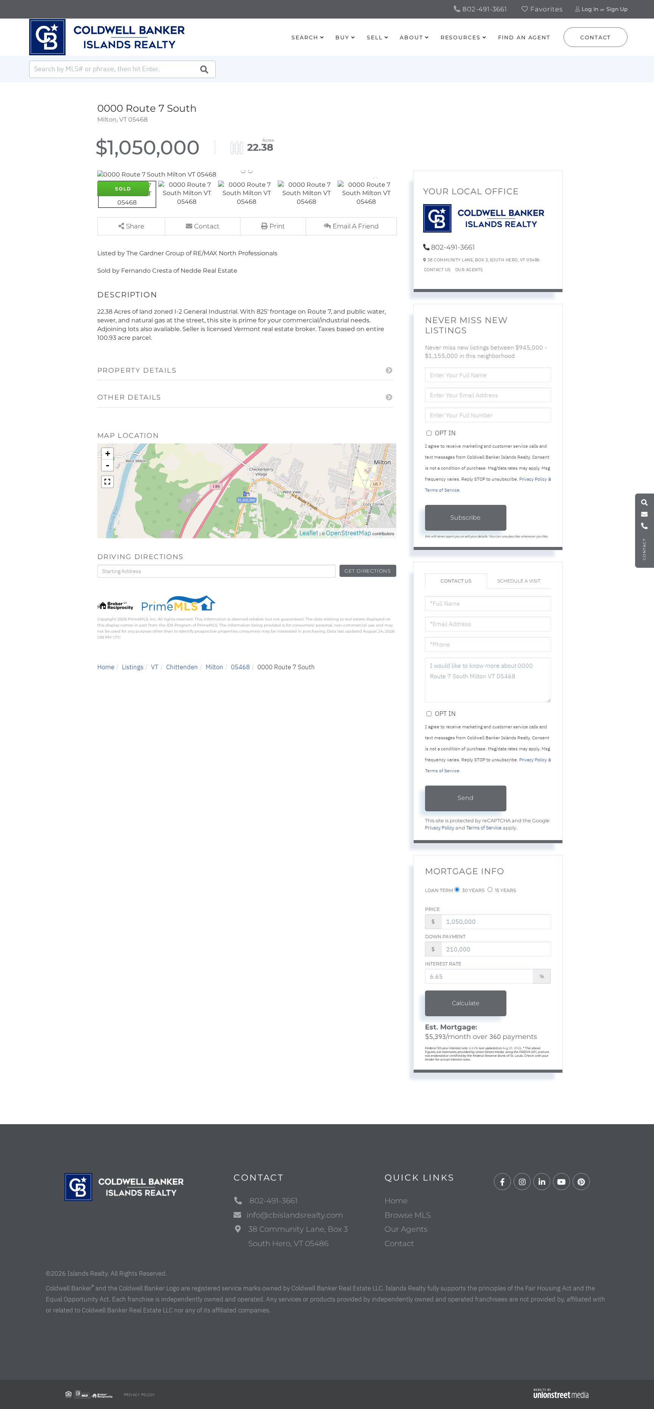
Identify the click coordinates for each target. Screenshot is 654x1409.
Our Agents (469, 269)
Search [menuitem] (304, 37)
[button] (204, 69)
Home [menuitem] (396, 1200)
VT (155, 667)
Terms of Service (483, 828)
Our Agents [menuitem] (406, 1229)
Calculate (466, 1003)
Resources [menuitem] (461, 37)
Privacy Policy (439, 828)
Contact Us (437, 269)
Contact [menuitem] (399, 1243)
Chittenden (182, 667)
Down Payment (445, 936)
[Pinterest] (581, 1181)
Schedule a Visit (518, 581)
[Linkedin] (542, 1181)
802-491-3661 (484, 9)
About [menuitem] (411, 37)
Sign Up (617, 9)
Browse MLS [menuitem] (408, 1215)
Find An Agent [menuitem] (524, 37)
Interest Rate (443, 964)
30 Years (472, 890)
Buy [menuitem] (342, 37)
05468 (240, 667)
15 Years (505, 890)
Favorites (545, 9)
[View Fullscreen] (107, 481)
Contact (595, 37)
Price (432, 909)
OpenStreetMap (348, 533)
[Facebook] (502, 1181)
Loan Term (439, 890)
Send (465, 797)
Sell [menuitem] (375, 37)
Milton (214, 667)
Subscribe (465, 517)
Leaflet (308, 533)
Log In (590, 9)
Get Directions (367, 571)
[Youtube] (561, 1181)
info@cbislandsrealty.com (294, 1215)
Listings (132, 667)
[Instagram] (522, 1181)
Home (105, 667)
